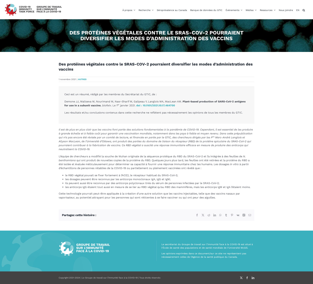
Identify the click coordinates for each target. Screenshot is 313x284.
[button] (304, 10)
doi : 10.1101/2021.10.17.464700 (155, 105)
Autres (82, 79)
